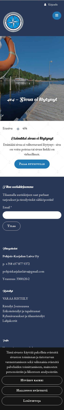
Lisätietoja (32, 401)
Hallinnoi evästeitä (32, 390)
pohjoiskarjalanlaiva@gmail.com (23, 271)
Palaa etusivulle (32, 164)
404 (25, 128)
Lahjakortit (10, 321)
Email (7, 207)
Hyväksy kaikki (32, 380)
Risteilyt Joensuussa (16, 306)
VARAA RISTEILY (15, 298)
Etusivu (8, 128)
